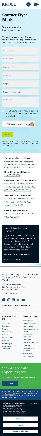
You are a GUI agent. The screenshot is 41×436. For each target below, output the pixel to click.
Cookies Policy (28, 327)
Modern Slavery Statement (29, 350)
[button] (28, 4)
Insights (5, 329)
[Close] (37, 404)
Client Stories (7, 332)
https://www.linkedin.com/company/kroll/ (13, 299)
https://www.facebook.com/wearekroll (3, 299)
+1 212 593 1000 (9, 294)
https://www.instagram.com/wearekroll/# (8, 299)
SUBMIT (7, 134)
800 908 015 (10, 198)
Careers (5, 335)
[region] (20, 418)
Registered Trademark (6, 348)
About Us (6, 323)
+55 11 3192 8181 (13, 213)
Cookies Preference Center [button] (30, 331)
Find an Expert (7, 338)
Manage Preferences (20, 431)
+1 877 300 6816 (12, 175)
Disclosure (27, 340)
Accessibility (27, 321)
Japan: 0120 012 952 (13, 205)
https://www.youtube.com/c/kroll (23, 300)
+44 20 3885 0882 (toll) (15, 187)
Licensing (26, 346)
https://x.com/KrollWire (18, 300)
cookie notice (7, 413)
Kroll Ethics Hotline (30, 343)
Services (5, 326)
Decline (20, 425)
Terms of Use (28, 357)
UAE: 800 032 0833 (22, 190)
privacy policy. (10, 145)
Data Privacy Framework (27, 336)
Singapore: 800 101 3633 (20, 202)
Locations (6, 341)
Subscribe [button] (10, 383)
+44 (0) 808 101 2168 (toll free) (18, 183)
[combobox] (26, 305)
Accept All (20, 419)
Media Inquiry (7, 344)
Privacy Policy (28, 354)
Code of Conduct (29, 324)
